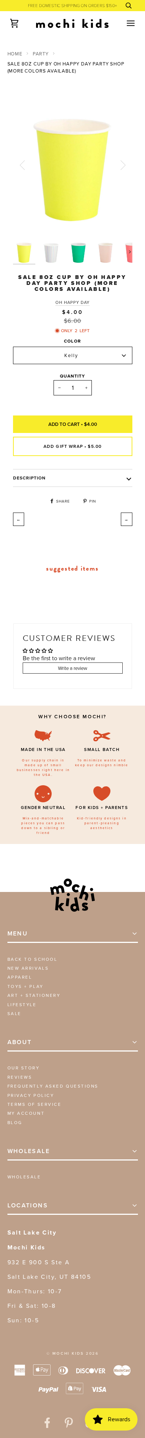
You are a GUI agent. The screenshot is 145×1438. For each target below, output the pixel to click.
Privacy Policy (30, 1095)
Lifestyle (22, 1004)
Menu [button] (17, 933)
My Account (26, 1113)
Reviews (19, 1077)
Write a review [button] (72, 668)
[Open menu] (124, 23)
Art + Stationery (34, 995)
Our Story (23, 1068)
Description (29, 478)
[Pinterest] (69, 1423)
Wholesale (24, 1177)
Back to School (32, 959)
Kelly (71, 355)
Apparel (19, 977)
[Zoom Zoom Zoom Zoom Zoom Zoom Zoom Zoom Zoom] (72, 165)
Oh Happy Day (72, 302)
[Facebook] (47, 1423)
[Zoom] (26, 222)
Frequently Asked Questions (53, 1086)
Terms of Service (34, 1104)
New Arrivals (28, 968)
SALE (14, 1013)
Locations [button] (27, 1205)
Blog (14, 1122)
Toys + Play (25, 986)
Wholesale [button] (28, 1151)
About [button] (19, 1042)
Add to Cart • (72, 424)
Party (41, 53)
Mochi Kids (68, 1353)
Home (14, 53)
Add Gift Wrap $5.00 (73, 446)
